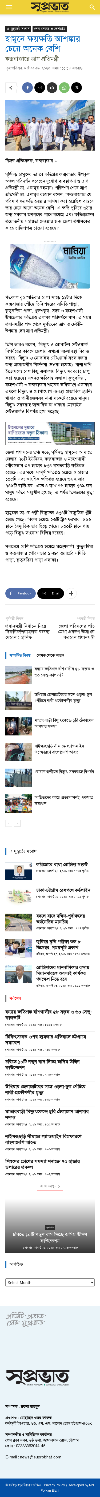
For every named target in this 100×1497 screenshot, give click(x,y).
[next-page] (17, 823)
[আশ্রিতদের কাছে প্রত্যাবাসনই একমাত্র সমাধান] (18, 803)
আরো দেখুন (48, 1186)
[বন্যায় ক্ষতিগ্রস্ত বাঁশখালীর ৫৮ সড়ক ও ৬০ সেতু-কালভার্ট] (18, 675)
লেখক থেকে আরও (50, 655)
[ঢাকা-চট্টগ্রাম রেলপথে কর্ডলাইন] (18, 897)
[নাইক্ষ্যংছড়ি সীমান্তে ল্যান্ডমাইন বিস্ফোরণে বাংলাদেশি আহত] (18, 752)
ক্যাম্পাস (50, 1227)
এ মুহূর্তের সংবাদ (18, 29)
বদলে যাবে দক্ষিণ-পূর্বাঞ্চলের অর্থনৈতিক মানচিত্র (60, 919)
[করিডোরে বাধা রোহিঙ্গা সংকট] (18, 871)
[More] (71, 593)
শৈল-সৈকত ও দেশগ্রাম (49, 29)
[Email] (39, 87)
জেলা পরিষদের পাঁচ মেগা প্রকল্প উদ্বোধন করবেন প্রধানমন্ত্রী (76, 631)
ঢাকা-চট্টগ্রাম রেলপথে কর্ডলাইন (63, 890)
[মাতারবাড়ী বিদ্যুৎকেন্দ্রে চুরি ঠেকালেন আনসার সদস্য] (18, 726)
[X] (76, 87)
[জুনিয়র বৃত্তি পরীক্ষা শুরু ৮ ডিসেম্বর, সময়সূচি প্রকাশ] (18, 948)
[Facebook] (27, 87)
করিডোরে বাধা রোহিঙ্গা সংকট (61, 864)
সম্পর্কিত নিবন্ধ (20, 655)
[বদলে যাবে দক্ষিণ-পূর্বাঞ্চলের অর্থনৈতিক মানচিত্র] (18, 922)
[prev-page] (8, 823)
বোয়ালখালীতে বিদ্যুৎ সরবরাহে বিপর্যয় (64, 771)
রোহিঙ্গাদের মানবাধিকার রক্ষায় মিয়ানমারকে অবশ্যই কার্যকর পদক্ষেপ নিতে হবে (62, 973)
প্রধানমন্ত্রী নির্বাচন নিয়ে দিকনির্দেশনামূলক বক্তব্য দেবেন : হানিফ (27, 631)
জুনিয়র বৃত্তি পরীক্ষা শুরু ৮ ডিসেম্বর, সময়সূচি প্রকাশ (58, 944)
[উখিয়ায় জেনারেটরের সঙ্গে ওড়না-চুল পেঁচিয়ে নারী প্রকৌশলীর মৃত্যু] (18, 700)
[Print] (52, 87)
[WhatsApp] (64, 87)
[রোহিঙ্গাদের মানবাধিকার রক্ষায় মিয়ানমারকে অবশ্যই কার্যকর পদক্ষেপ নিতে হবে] (18, 974)
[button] (9, 7)
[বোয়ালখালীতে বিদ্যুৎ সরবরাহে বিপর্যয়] (18, 778)
